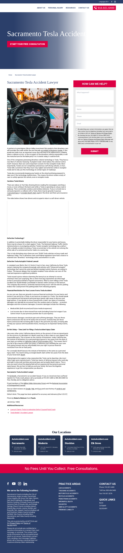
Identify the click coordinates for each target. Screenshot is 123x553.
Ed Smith (13, 376)
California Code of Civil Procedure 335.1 (38, 341)
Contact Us (83, 8)
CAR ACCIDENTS (65, 488)
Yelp (32, 389)
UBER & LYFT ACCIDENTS (68, 507)
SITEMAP (102, 506)
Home (10, 75)
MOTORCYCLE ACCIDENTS (68, 493)
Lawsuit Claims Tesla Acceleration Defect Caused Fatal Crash (32, 410)
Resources (71, 8)
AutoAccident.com (20, 439)
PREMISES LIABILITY (66, 510)
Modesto (43, 443)
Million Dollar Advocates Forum (35, 383)
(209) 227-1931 (44, 451)
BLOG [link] (101, 503)
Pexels (33, 398)
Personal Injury (55, 8)
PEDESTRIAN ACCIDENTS (68, 499)
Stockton (69, 443)
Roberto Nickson (20, 398)
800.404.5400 (111, 490)
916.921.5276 (107, 493)
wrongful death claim (28, 193)
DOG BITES (63, 504)
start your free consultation (27, 44)
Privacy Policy (15, 523)
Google (28, 389)
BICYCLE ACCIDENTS (66, 496)
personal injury (13, 193)
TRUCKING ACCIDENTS (67, 491)
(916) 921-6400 (18, 451)
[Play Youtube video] (37, 218)
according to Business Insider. (52, 150)
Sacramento (18, 443)
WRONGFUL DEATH (66, 501)
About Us (41, 8)
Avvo (40, 389)
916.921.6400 (106, 7)
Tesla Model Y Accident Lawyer (21, 413)
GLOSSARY (103, 508)
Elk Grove (96, 443)
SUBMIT (95, 151)
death (23, 355)
